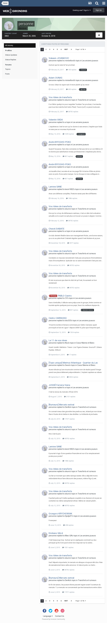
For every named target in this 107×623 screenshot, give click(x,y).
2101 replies (70, 397)
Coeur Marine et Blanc (85, 343)
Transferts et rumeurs (87, 100)
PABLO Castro (65, 295)
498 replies (69, 525)
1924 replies (74, 332)
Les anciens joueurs (90, 61)
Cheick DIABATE (56, 228)
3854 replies (73, 377)
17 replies (72, 355)
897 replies (74, 310)
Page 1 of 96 (80, 49)
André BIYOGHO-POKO (60, 142)
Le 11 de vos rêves (58, 340)
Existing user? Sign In (81, 10)
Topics (7, 69)
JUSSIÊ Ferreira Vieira (59, 385)
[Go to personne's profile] (44, 60)
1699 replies (69, 134)
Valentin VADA (56, 119)
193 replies (72, 70)
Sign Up (99, 10)
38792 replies (73, 112)
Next (66, 49)
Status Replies (10, 60)
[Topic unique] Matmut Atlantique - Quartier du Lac (73, 362)
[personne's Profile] (99, 35)
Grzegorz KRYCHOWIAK (60, 513)
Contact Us (59, 616)
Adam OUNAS (55, 77)
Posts (7, 74)
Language (47, 616)
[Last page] (71, 49)
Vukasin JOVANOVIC (59, 58)
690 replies (72, 89)
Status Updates (11, 55)
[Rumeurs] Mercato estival (61, 404)
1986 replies (72, 198)
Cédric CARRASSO (58, 318)
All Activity (9, 45)
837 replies (68, 156)
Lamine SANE (55, 186)
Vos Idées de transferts (60, 97)
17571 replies (69, 419)
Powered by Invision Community (53, 619)
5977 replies (74, 243)
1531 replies (68, 547)
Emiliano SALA (56, 533)
